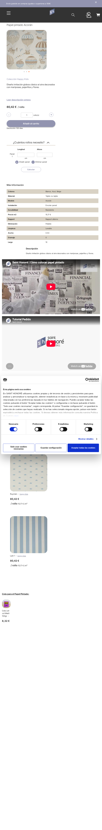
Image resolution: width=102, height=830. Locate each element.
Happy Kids (24, 494)
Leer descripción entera (19, 99)
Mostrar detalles (86, 439)
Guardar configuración (51, 448)
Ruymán (13, 494)
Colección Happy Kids (18, 79)
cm (26, 158)
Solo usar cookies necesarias (18, 448)
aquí (16, 416)
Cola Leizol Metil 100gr (6, 613)
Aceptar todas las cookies (83, 448)
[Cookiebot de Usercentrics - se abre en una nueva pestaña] (87, 380)
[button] (24, 72)
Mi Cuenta (87, 14)
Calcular (31, 169)
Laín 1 (12, 556)
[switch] (38, 429)
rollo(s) (36, 115)
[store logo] (52, 11)
